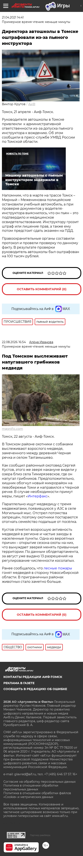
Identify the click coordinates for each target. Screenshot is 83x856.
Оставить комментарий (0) (41, 289)
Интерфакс (37, 496)
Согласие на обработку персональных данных (39, 782)
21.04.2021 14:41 (13, 17)
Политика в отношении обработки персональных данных (30, 787)
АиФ (31, 104)
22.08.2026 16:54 (14, 342)
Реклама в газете (18, 683)
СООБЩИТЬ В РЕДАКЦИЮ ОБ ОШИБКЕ (35, 689)
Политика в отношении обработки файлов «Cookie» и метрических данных (37, 795)
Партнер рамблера (40, 835)
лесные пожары (58, 568)
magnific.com (12, 429)
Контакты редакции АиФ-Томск (32, 677)
